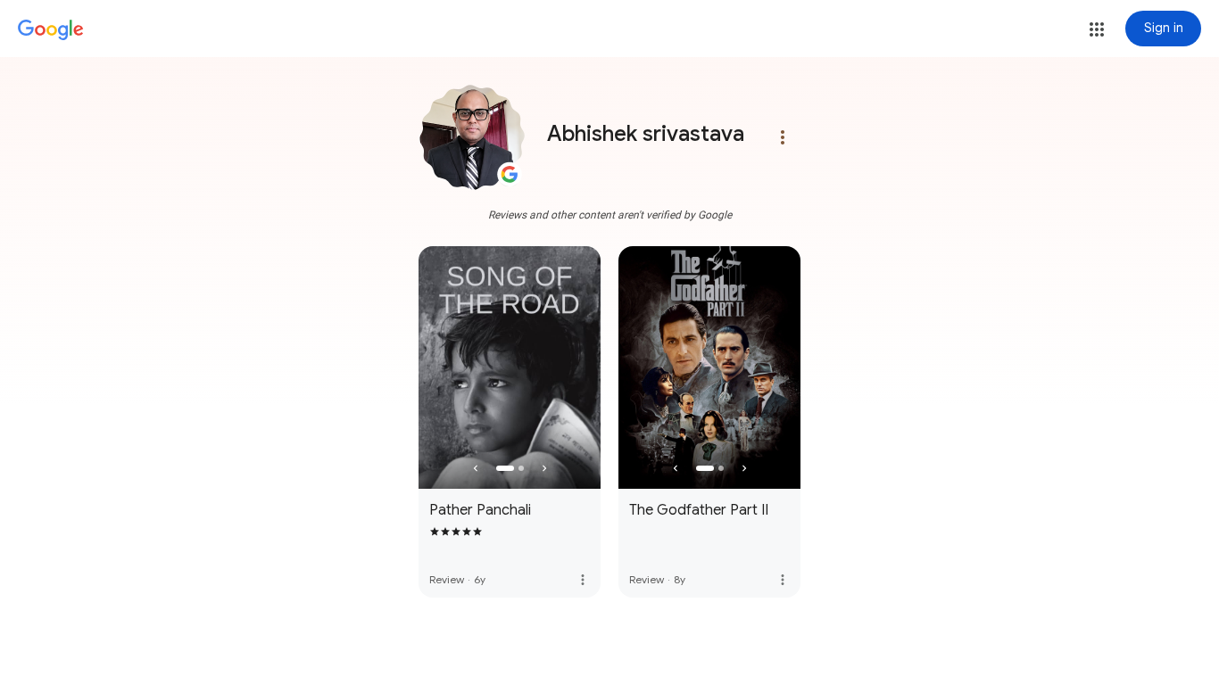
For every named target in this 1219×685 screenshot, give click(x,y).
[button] (1097, 29)
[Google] (51, 30)
